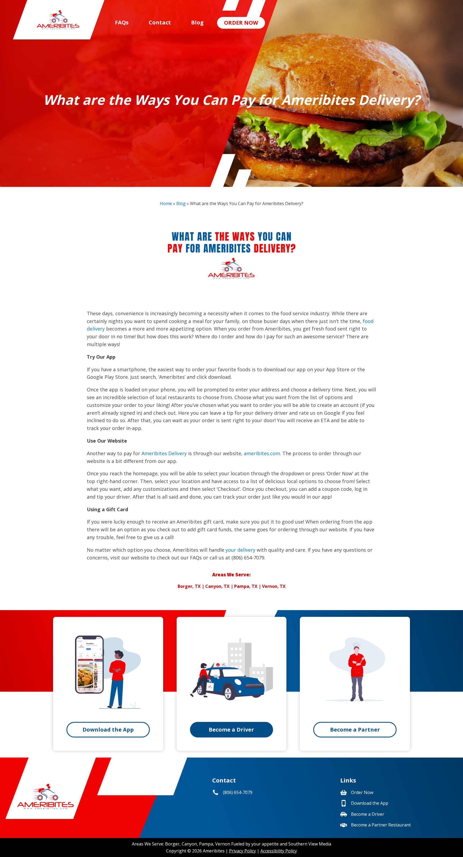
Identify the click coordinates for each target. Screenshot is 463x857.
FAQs (122, 22)
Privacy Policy (242, 851)
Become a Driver (231, 729)
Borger (172, 844)
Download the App (108, 729)
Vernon (222, 844)
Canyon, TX (217, 586)
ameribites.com (262, 453)
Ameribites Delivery (164, 453)
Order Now (241, 22)
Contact (160, 22)
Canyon (189, 844)
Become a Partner (355, 729)
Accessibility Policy (278, 851)
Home (166, 203)
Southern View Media (309, 844)
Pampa (206, 844)
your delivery (240, 550)
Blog (197, 22)
